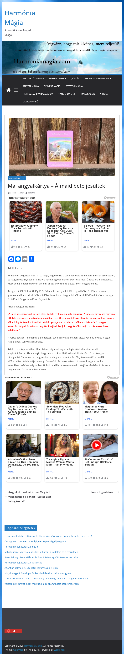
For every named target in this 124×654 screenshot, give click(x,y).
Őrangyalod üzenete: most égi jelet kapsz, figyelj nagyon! (35, 541)
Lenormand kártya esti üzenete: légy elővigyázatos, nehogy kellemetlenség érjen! (48, 536)
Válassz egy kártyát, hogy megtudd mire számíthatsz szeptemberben (42, 583)
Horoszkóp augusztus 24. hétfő (21, 546)
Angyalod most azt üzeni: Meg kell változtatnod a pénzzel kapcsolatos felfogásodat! (30, 496)
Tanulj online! (67, 93)
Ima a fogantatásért (103, 492)
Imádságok (88, 93)
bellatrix (31, 192)
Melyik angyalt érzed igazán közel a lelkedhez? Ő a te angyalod (38, 573)
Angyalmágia (31, 86)
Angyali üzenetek (33, 78)
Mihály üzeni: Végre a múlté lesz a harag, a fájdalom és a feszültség (41, 551)
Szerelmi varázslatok (98, 78)
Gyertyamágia (74, 86)
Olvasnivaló (30, 101)
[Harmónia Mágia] (8, 90)
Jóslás (75, 78)
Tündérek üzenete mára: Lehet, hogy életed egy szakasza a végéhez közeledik (46, 578)
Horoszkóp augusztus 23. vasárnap (23, 562)
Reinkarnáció (52, 86)
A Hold (104, 93)
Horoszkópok (58, 78)
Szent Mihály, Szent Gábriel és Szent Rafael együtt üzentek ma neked (42, 557)
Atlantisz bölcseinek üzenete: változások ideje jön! (31, 567)
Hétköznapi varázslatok (38, 93)
